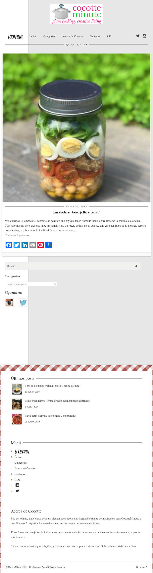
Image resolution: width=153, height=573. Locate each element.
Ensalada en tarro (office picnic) (76, 212)
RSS (109, 36)
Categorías (49, 36)
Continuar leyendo (17, 235)
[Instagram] (144, 36)
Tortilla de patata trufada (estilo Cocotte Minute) (52, 386)
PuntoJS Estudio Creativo (53, 566)
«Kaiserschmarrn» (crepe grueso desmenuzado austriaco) (57, 400)
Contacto (95, 36)
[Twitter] (138, 36)
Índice (32, 36)
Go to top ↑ (141, 566)
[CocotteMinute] (76, 14)
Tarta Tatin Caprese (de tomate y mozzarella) (50, 415)
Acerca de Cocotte (72, 36)
